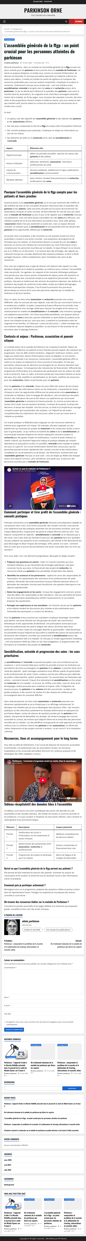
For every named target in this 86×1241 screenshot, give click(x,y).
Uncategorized (9, 39)
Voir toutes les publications (58, 929)
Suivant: (66, 943)
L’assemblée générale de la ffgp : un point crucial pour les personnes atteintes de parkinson (35, 1118)
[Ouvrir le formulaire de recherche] (66, 21)
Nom (6, 997)
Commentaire (10, 967)
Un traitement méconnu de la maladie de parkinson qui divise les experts (43, 1065)
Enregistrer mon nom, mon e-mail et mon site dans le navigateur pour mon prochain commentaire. (40, 1023)
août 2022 (7, 1170)
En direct (78, 21)
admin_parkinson (12, 63)
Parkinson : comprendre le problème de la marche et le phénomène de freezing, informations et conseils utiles (69, 1066)
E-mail (7, 1005)
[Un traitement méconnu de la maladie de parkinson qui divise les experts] (43, 1051)
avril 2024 (7, 1165)
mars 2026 (8, 1160)
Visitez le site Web (32, 929)
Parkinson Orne (43, 10)
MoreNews (50, 1238)
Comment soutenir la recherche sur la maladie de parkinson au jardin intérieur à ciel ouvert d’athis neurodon (41, 1130)
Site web (7, 1014)
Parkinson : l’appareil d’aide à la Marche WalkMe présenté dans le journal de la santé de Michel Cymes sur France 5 (15, 1066)
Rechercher (9, 1082)
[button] (4, 21)
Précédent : (23, 945)
